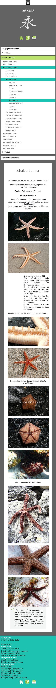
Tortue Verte (13, 109)
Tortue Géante (11, 130)
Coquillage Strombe (16, 91)
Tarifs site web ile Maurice (13, 655)
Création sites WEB (10, 649)
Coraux (11, 89)
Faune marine (11, 80)
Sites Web (6, 53)
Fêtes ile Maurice (9, 136)
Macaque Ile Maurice (13, 121)
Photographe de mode (11, 673)
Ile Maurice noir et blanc (12, 142)
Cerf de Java (10, 74)
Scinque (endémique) (14, 127)
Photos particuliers (10, 62)
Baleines (12, 83)
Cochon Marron (12, 77)
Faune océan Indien (10, 68)
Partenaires (6, 644)
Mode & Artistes (9, 65)
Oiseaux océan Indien (14, 118)
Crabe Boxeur (14, 94)
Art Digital (6, 152)
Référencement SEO (10, 653)
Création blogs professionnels (14, 651)
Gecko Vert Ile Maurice (14, 112)
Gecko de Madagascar (14, 115)
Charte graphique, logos (12, 662)
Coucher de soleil (9, 145)
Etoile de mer (13, 100)
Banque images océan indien (14, 678)
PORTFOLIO (7, 666)
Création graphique (9, 660)
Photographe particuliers (12, 669)
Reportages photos (9, 675)
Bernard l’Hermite (15, 86)
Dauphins (12, 97)
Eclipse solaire (8, 148)
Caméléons (10, 71)
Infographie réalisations (11, 49)
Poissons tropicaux (16, 103)
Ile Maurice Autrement (10, 158)
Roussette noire (12, 124)
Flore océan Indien (10, 133)
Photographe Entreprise (12, 671)
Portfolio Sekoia (8, 58)
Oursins (11, 106)
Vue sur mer (7, 139)
